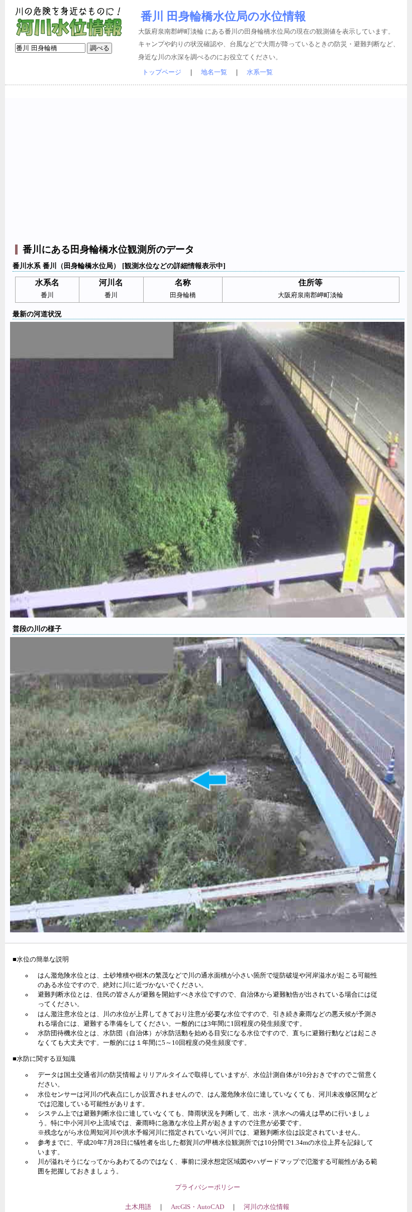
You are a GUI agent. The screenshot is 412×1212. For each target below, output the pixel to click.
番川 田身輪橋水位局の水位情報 (223, 16)
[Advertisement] (207, 168)
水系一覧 (260, 72)
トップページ (161, 72)
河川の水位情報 (266, 1206)
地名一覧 (214, 72)
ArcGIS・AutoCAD (197, 1206)
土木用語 (138, 1206)
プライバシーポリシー (207, 1187)
